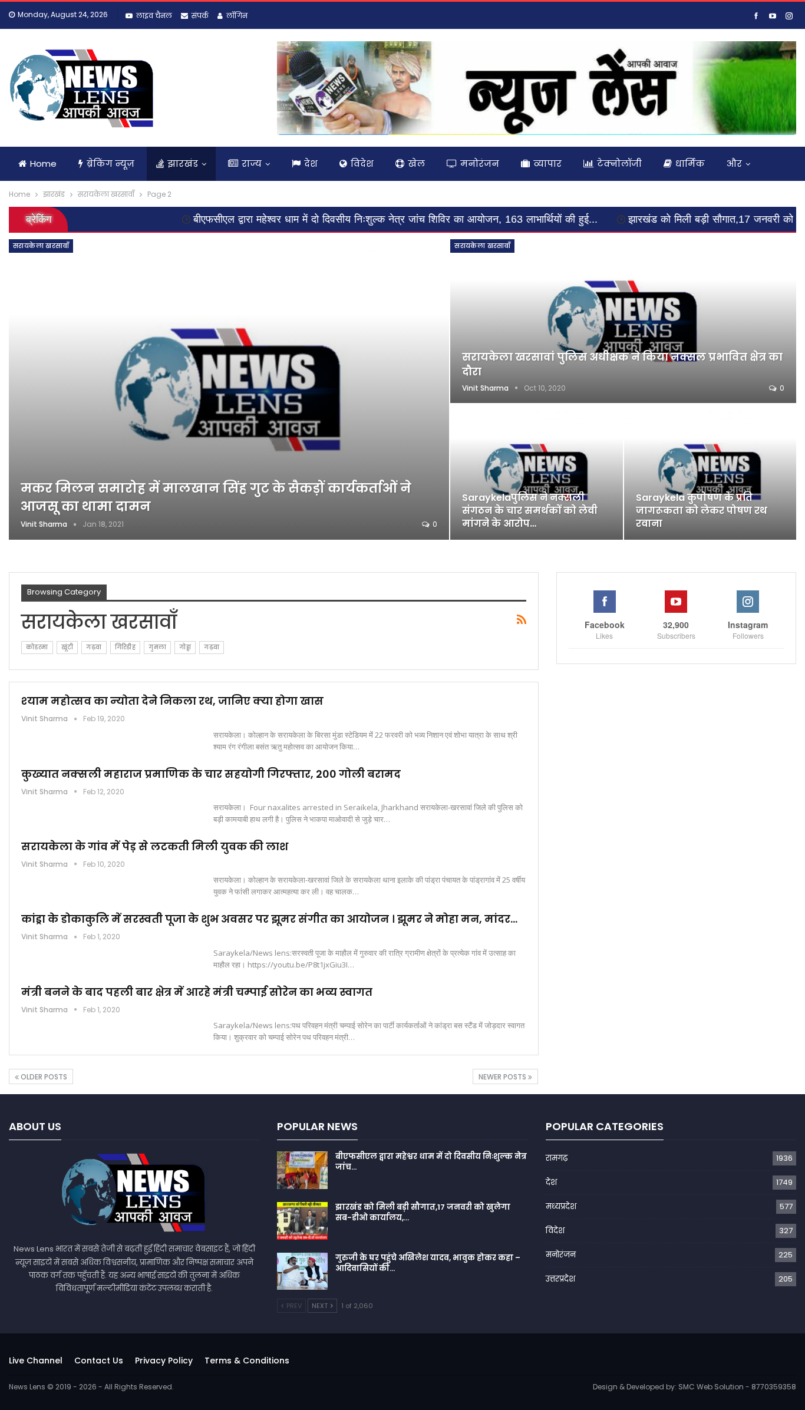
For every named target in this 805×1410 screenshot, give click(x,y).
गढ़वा (93, 647)
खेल (416, 163)
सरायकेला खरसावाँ (41, 245)
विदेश (362, 163)
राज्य (252, 163)
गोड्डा (185, 647)
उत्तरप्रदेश (560, 1278)
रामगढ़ (557, 1158)
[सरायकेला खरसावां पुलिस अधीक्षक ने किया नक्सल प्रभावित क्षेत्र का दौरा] (623, 321)
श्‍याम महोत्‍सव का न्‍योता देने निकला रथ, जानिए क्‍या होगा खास (172, 701)
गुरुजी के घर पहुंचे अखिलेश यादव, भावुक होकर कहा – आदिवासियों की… (427, 1263)
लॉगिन (237, 16)
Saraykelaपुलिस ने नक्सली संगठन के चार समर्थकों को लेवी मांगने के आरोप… (530, 510)
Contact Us (98, 1360)
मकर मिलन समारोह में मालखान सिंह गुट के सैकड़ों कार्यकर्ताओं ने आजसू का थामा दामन (216, 497)
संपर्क (200, 16)
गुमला (157, 647)
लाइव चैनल (154, 16)
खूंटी (67, 647)
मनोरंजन (479, 163)
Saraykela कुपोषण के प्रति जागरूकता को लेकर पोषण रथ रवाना (701, 510)
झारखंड (182, 163)
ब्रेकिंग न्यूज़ (110, 163)
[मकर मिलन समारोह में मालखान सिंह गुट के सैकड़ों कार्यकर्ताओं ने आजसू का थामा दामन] (229, 389)
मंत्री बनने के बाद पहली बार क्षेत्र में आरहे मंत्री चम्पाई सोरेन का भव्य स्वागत (196, 992)
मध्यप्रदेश (561, 1206)
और (734, 163)
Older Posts (43, 1077)
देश (311, 163)
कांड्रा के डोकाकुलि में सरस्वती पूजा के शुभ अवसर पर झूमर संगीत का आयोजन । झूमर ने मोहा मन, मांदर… (269, 919)
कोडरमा (37, 647)
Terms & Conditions (246, 1360)
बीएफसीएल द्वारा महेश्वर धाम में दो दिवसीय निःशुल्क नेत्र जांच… (431, 1162)
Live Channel (35, 1360)
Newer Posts (503, 1077)
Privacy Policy (164, 1360)
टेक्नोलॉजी (619, 163)
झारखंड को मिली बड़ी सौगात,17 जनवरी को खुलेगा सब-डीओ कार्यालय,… (422, 1212)
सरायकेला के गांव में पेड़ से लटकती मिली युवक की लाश (154, 846)
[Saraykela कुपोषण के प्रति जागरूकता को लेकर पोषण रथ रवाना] (710, 472)
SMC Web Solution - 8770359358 (737, 1387)
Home (43, 163)
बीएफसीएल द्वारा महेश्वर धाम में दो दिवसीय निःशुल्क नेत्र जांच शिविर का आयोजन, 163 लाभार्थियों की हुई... (338, 219)
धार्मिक (690, 163)
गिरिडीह (125, 647)
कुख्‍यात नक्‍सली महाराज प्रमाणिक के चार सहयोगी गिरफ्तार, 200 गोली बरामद (211, 774)
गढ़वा (211, 647)
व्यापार (547, 163)
